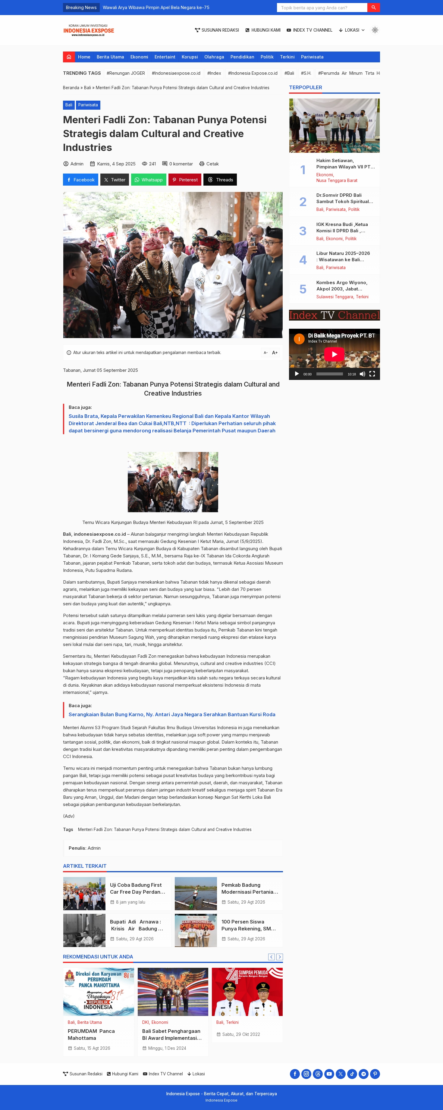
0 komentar (181, 164)
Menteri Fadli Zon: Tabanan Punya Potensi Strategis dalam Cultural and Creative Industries (165, 829)
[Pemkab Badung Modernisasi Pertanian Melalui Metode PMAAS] (196, 893)
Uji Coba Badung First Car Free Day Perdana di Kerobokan (136, 892)
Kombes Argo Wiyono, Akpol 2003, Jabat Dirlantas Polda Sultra (342, 289)
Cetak (212, 164)
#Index (214, 73)
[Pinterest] (375, 1074)
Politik (267, 56)
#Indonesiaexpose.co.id (176, 73)
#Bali (289, 73)
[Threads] (318, 1074)
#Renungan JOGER (126, 73)
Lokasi (352, 30)
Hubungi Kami (266, 30)
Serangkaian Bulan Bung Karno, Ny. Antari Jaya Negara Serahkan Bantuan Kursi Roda (172, 714)
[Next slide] (279, 957)
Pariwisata (312, 56)
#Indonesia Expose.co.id (253, 73)
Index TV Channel (312, 30)
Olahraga (214, 56)
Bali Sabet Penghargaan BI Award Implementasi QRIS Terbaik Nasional (171, 1038)
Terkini (287, 56)
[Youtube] (329, 1074)
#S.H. (306, 73)
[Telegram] (364, 1074)
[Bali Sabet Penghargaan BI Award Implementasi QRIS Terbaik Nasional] (173, 992)
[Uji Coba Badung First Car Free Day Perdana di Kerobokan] (84, 893)
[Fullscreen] (372, 374)
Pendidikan (242, 56)
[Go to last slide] (271, 957)
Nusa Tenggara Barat (336, 181)
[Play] (297, 374)
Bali (68, 104)
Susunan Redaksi (220, 30)
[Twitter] (341, 1074)
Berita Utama (110, 56)
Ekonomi (139, 56)
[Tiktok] (352, 1074)
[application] (334, 354)
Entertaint (165, 56)
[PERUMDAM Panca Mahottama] (98, 992)
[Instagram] (306, 1074)
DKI (145, 1023)
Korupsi (190, 56)
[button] (373, 7)
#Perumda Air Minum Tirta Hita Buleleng (361, 73)
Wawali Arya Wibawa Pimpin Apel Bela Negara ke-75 (156, 7)
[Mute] (363, 374)
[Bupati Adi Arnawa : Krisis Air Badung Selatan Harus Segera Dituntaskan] (84, 930)
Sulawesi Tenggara (334, 297)
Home (84, 56)
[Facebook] (295, 1074)
